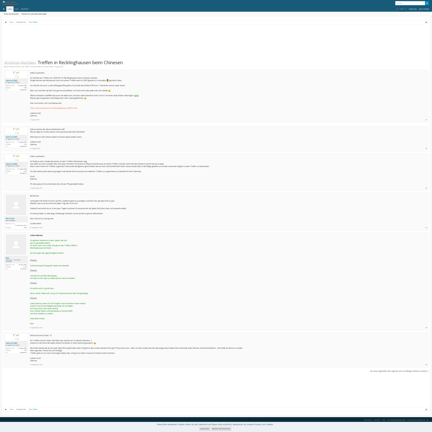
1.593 (25, 87)
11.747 (25, 267)
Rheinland (24, 269)
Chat (17, 9)
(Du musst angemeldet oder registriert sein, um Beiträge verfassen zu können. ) (399, 371)
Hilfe (384, 420)
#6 (426, 365)
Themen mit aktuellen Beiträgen (34, 14)
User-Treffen (25, 67)
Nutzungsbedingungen (396, 420)
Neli (7, 258)
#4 (426, 228)
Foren (10, 9)
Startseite (368, 420)
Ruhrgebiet (23, 90)
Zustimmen (204, 429)
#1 (426, 120)
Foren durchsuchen (11, 14)
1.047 (25, 227)
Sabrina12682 (48, 67)
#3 (426, 188)
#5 (426, 328)
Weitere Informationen (221, 429)
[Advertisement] (216, 42)
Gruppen (24, 9)
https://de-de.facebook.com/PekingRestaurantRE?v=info (53, 108)
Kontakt (377, 420)
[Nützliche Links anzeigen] (426, 22)
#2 (426, 148)
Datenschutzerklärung (416, 420)
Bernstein (10, 218)
